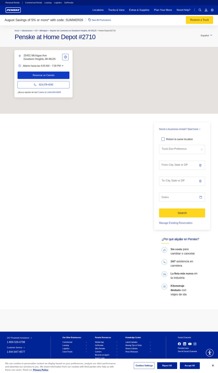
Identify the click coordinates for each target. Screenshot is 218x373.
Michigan (44, 31)
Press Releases (131, 352)
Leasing (48, 3)
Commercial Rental (33, 3)
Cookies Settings (144, 365)
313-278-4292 (46, 84)
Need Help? (183, 10)
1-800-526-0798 (16, 342)
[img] (200, 181)
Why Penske (100, 348)
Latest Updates (131, 342)
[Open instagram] (195, 344)
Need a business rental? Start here (178, 129)
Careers (98, 352)
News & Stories (131, 348)
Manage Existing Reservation (175, 223)
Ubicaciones (27, 31)
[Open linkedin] (184, 344)
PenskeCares (183, 348)
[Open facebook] (179, 344)
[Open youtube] (190, 344)
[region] (109, 366)
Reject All (167, 365)
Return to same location (179, 139)
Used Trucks (67, 352)
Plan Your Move (163, 10)
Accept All (190, 365)
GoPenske (68, 3)
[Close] (212, 365)
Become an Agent (102, 355)
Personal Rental (12, 3)
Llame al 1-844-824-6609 (50, 92)
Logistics (58, 3)
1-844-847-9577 (16, 351)
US (36, 31)
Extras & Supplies (139, 10)
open (62, 65)
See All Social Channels (187, 351)
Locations (98, 10)
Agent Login (100, 358)
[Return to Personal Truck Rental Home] (13, 10)
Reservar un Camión (43, 75)
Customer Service (14, 347)
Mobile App (99, 342)
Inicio (17, 31)
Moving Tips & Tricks (133, 345)
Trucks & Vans (116, 10)
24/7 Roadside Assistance (18, 338)
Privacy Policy (40, 370)
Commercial (67, 342)
